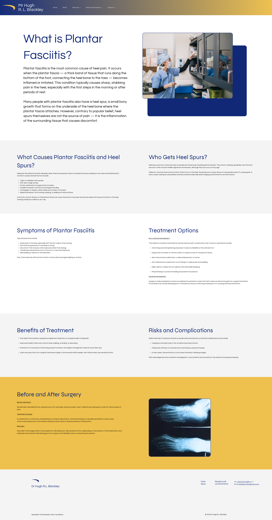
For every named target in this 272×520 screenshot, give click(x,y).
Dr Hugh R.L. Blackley (45, 486)
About (203, 484)
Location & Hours (221, 484)
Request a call (220, 481)
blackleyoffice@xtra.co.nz (249, 484)
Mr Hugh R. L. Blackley (30, 7)
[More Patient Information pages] (101, 7)
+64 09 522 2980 (243, 482)
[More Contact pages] (114, 7)
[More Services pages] (80, 7)
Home (203, 481)
